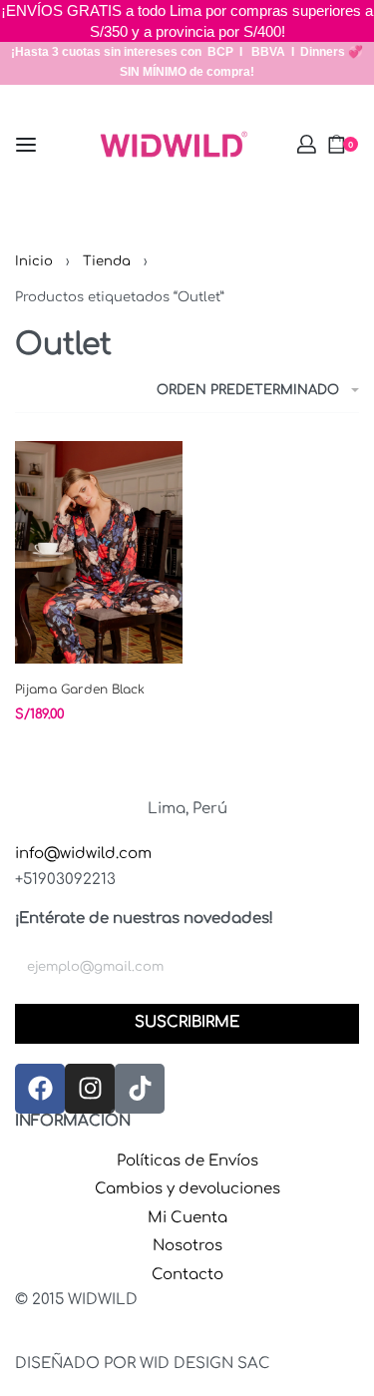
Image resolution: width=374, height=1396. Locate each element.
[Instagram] (90, 1089)
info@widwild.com (83, 853)
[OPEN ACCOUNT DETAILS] (306, 144)
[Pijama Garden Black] (99, 552)
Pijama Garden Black (80, 690)
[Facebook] (40, 1089)
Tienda (107, 260)
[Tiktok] (140, 1089)
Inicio (34, 260)
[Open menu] (26, 145)
